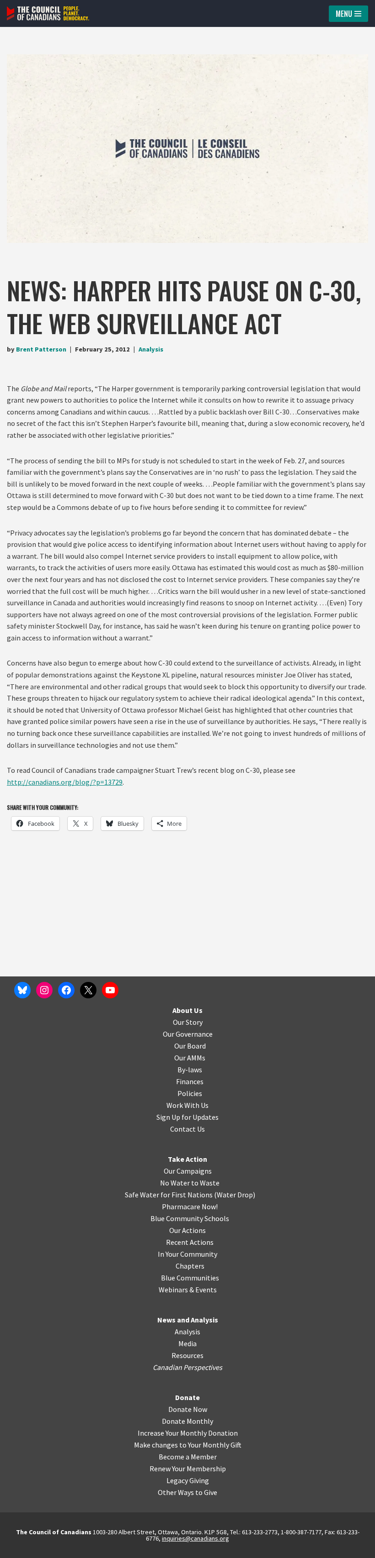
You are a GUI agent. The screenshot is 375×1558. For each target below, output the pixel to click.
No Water (175, 1182)
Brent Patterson (41, 349)
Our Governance (188, 1034)
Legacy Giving (187, 1480)
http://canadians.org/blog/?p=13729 (65, 782)
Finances (190, 1081)
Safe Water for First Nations (169, 1194)
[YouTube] (110, 990)
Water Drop (235, 1194)
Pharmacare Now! (190, 1206)
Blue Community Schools (189, 1218)
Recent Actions (190, 1242)
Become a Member (188, 1456)
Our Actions (187, 1230)
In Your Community (187, 1254)
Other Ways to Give (187, 1492)
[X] (88, 990)
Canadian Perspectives (187, 1367)
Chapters (190, 1265)
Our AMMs (189, 1057)
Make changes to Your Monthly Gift (187, 1444)
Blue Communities (190, 1277)
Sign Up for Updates (187, 1117)
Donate (187, 1397)
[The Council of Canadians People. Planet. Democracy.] (48, 13)
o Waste (207, 1182)
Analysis (151, 349)
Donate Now (187, 1409)
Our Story (188, 1022)
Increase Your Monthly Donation (188, 1432)
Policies (189, 1093)
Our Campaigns (188, 1170)
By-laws (189, 1069)
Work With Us (187, 1105)
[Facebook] (66, 990)
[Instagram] (44, 990)
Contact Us (187, 1128)
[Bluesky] (22, 990)
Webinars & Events (188, 1289)
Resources (187, 1355)
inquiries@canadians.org (195, 1538)
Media (187, 1343)
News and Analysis (187, 1319)
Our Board (190, 1045)
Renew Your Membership (188, 1468)
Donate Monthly (187, 1421)
